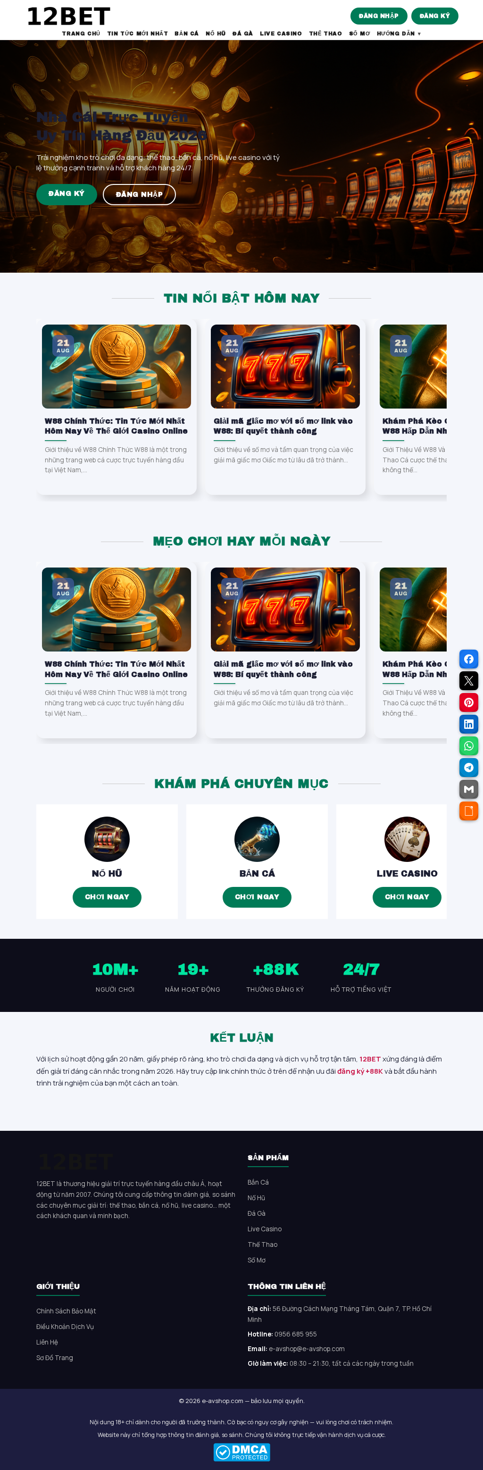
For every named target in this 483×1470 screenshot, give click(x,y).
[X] (468, 680)
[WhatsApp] (468, 745)
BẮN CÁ (187, 33)
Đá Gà (257, 1213)
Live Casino (407, 873)
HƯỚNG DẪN (396, 33)
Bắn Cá (257, 873)
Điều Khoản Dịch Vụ (65, 1326)
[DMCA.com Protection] (241, 1452)
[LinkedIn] (468, 724)
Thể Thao (262, 1244)
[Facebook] (468, 659)
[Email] (468, 789)
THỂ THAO (325, 33)
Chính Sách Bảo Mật (66, 1311)
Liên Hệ (47, 1342)
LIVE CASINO (281, 33)
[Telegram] (468, 767)
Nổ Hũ (107, 873)
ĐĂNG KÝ (435, 16)
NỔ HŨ (216, 33)
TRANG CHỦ (81, 33)
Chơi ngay (107, 897)
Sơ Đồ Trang (54, 1357)
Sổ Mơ (257, 1260)
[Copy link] (468, 811)
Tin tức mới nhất (137, 33)
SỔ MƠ (359, 33)
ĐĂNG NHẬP (379, 16)
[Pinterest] (468, 702)
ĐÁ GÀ (243, 33)
